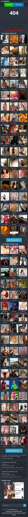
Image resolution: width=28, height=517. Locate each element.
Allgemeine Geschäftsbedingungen (14, 511)
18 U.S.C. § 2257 (16, 513)
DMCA (23, 509)
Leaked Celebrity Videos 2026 (14, 30)
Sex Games (9, 4)
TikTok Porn (18, 4)
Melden (19, 509)
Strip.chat (17, 488)
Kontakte (23, 513)
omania (5, 1)
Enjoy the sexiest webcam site (19, 484)
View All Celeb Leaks (13, 240)
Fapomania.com (13, 509)
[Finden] (24, 505)
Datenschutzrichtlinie (7, 513)
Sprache (14, 514)
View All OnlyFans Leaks (13, 450)
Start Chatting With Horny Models (18, 493)
